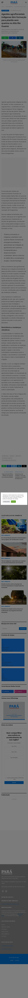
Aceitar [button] (13, 501)
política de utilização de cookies (10, 498)
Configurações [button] (6, 501)
